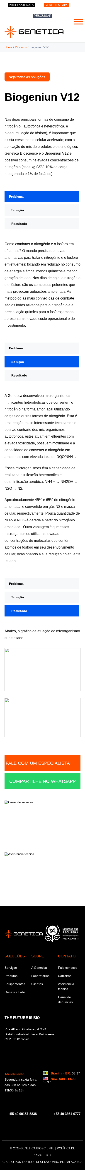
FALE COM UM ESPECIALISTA (38, 763)
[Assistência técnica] (42, 873)
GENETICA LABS (56, 5)
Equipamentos (15, 984)
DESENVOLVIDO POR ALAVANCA (59, 1162)
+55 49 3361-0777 (67, 1114)
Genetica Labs (15, 992)
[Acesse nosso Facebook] (31, 1125)
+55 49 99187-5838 (22, 1114)
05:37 (47, 1082)
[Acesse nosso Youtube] (58, 1125)
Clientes (37, 984)
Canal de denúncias (65, 999)
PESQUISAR (42, 15)
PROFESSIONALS (21, 5)
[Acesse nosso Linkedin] (49, 1125)
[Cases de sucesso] (42, 822)
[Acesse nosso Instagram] (40, 1125)
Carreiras (64, 976)
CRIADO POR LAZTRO (18, 1162)
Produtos (21, 47)
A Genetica (39, 967)
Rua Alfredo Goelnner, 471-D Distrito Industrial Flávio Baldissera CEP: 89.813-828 (29, 1034)
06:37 (76, 1073)
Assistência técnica (66, 986)
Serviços (11, 967)
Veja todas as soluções (27, 77)
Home (8, 47)
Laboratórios (40, 976)
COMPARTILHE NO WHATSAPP (42, 781)
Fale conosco (67, 967)
